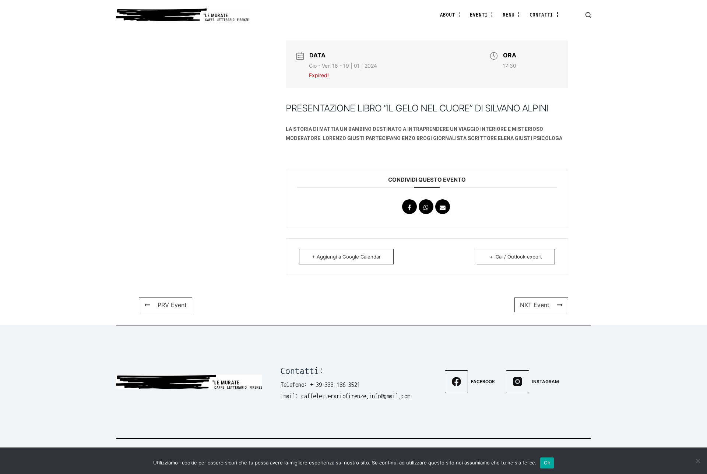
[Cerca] (588, 15)
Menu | (511, 14)
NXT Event (534, 305)
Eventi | (481, 14)
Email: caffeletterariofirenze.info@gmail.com (345, 396)
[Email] (442, 206)
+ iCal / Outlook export (516, 257)
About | (450, 14)
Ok (547, 463)
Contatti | (544, 14)
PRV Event (172, 305)
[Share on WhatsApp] (426, 206)
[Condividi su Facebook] (409, 206)
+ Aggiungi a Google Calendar (346, 257)
